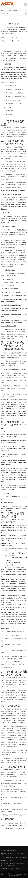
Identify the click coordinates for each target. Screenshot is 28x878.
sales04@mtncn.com (10, 825)
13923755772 (23, 857)
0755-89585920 (10, 857)
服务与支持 (8, 11)
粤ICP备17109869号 (14, 875)
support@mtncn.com (11, 860)
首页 (2, 11)
